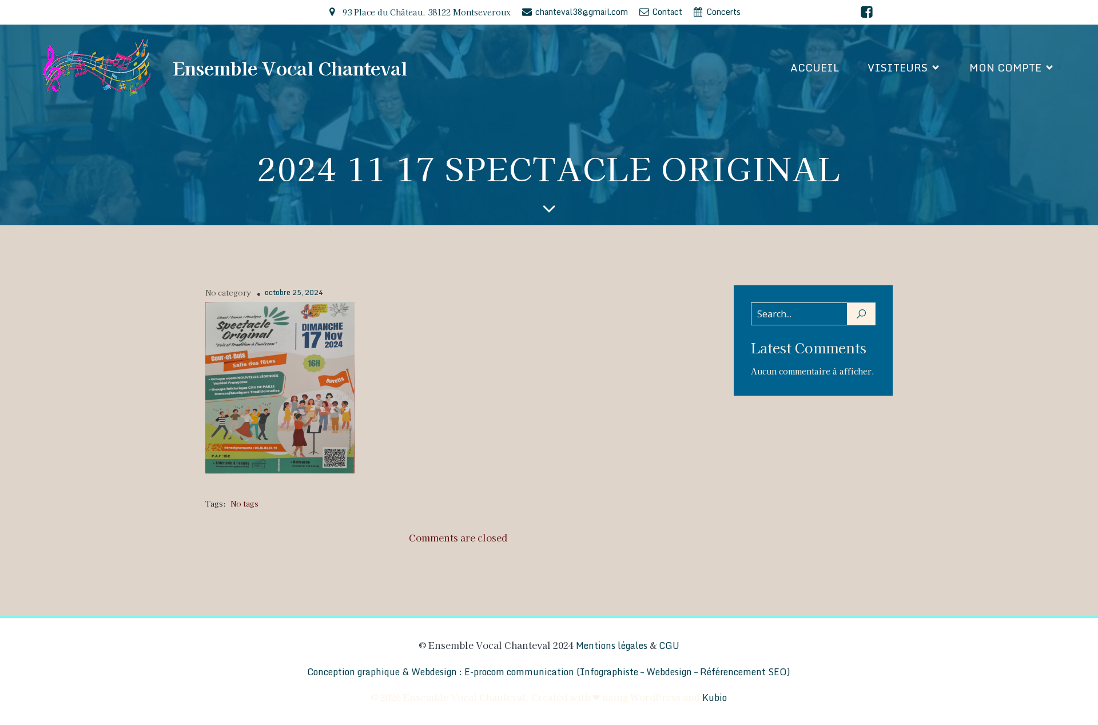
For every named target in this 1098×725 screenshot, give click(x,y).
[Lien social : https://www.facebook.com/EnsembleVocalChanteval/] (867, 12)
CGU (669, 645)
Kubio (714, 697)
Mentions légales (611, 645)
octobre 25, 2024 (294, 292)
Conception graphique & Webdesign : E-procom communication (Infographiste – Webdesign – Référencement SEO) (548, 671)
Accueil (814, 67)
